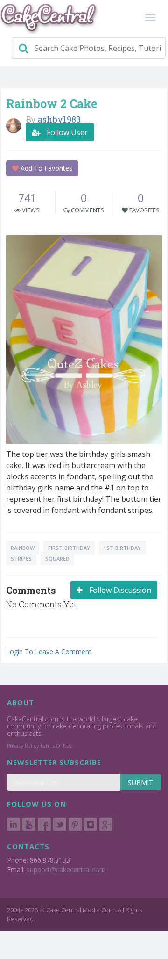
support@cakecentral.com (66, 869)
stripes (21, 558)
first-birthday (69, 547)
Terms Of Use (56, 746)
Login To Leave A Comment (48, 651)
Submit (140, 782)
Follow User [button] (66, 132)
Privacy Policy (23, 746)
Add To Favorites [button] (45, 168)
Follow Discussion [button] (119, 590)
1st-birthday (122, 547)
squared (57, 558)
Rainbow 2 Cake (51, 103)
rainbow (23, 547)
